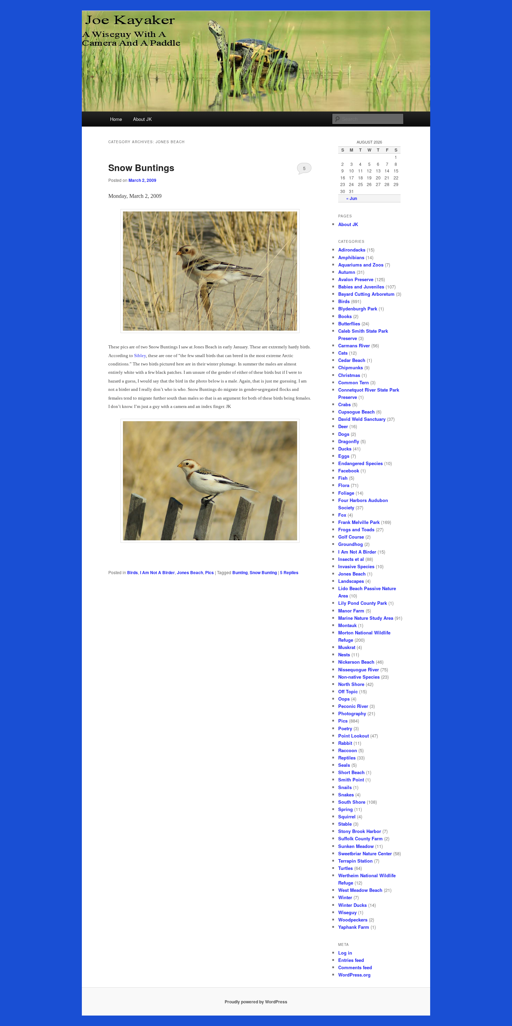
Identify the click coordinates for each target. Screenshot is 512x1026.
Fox (342, 514)
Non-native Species (359, 676)
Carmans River (354, 345)
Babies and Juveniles (361, 286)
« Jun (351, 198)
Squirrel (347, 816)
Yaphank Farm (353, 927)
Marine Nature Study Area (365, 618)
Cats (343, 352)
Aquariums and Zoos (360, 264)
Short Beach (351, 772)
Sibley (140, 355)
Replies (289, 572)
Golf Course (351, 536)
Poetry (345, 728)
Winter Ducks (352, 905)
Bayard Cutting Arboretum (366, 294)
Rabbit (345, 743)
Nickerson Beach (356, 661)
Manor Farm (351, 610)
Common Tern (353, 382)
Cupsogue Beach (356, 411)
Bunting (240, 572)
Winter (345, 897)
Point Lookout (353, 735)
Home (116, 119)
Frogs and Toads (356, 529)
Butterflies (349, 323)
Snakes (346, 794)
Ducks (344, 448)
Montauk (347, 625)
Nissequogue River (358, 669)
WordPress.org (354, 974)
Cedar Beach (351, 360)
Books (345, 316)
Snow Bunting (263, 572)
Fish (343, 478)
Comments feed (355, 967)
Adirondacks (351, 249)
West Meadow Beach (360, 890)
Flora (343, 485)
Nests (344, 654)
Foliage (346, 492)
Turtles (345, 868)
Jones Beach (190, 572)
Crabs (344, 404)
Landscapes (351, 581)
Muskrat (346, 647)
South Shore (351, 802)
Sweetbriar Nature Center (365, 853)
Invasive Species (356, 566)
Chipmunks (350, 367)
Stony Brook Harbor (359, 831)
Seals (344, 765)
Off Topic (348, 691)
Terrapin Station (355, 860)
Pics (209, 572)
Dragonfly (348, 441)
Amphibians (351, 257)
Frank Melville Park (359, 522)
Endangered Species (360, 463)
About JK (142, 119)
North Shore (351, 684)
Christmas (349, 375)
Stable (345, 823)
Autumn (346, 272)
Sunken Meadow (356, 846)
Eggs (343, 456)
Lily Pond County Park (362, 603)
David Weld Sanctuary (362, 419)
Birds (132, 572)
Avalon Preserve (355, 279)
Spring (345, 809)
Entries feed (351, 960)
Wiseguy (347, 912)
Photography (352, 713)
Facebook (348, 470)
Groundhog (350, 544)
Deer (343, 426)
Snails (345, 787)
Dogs (343, 434)
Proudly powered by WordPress (256, 1001)
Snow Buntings (141, 167)
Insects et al (351, 559)
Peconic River (353, 706)
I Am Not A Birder (157, 572)
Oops (344, 698)
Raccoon (347, 750)
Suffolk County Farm (360, 838)
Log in (345, 952)
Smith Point (351, 779)
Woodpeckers (352, 919)
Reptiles (347, 757)
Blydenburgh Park (357, 308)
